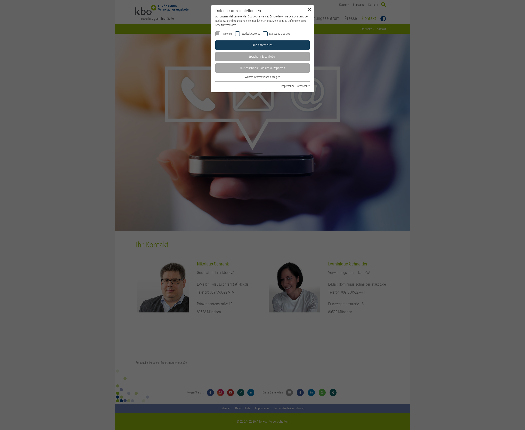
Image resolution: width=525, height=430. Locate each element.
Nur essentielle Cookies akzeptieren (262, 68)
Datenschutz (303, 86)
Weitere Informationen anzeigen (262, 77)
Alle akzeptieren (262, 45)
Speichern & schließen (262, 56)
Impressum (287, 86)
